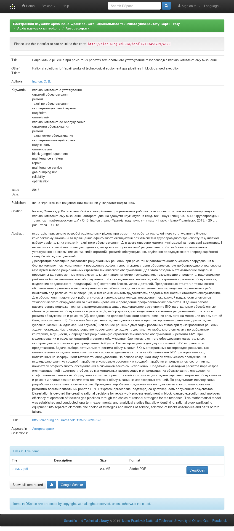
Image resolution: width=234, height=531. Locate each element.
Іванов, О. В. (41, 81)
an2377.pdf (20, 468)
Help (65, 5)
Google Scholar (72, 484)
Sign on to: (189, 5)
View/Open (197, 470)
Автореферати (78, 28)
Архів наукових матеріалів (39, 28)
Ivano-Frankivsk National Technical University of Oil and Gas (165, 520)
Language (211, 5)
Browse (47, 5)
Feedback (219, 520)
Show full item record (28, 484)
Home (30, 5)
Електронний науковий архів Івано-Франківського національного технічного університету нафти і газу (96, 23)
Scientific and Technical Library (86, 520)
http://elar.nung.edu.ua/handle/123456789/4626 (66, 420)
